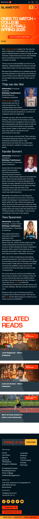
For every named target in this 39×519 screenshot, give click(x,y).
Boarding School (8, 470)
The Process (25, 460)
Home (4, 453)
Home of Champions (6, 461)
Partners (24, 465)
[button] (31, 7)
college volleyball (11, 49)
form (7, 297)
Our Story (6, 455)
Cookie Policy (18, 517)
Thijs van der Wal (8, 101)
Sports (5, 457)
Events (23, 458)
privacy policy (7, 517)
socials (16, 282)
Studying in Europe (9, 468)
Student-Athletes (9, 464)
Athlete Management (11, 475)
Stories (23, 462)
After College (7, 473)
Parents (23, 455)
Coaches (24, 453)
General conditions (30, 517)
